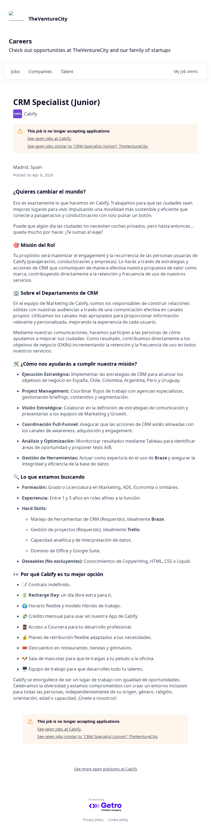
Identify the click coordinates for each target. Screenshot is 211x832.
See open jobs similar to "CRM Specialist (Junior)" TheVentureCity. (87, 146)
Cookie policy (118, 819)
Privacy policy (93, 819)
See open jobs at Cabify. (49, 138)
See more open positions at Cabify (105, 769)
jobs (15, 71)
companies (40, 71)
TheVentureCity (48, 18)
